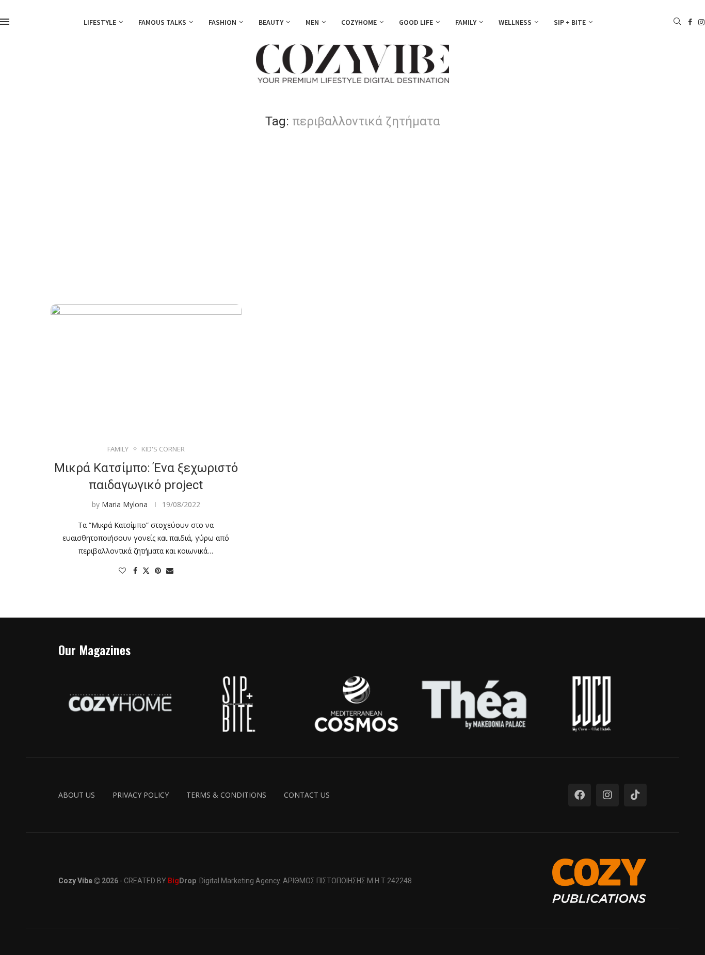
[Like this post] (122, 570)
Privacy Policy (141, 795)
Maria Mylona (125, 504)
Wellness (515, 22)
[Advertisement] (352, 216)
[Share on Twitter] (146, 570)
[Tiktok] (635, 795)
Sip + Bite (570, 22)
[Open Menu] (4, 21)
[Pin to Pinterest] (158, 570)
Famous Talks (162, 22)
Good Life (416, 22)
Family (465, 22)
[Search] (677, 22)
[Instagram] (701, 22)
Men (312, 22)
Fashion (222, 22)
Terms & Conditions (226, 795)
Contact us (307, 795)
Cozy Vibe (75, 881)
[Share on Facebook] (135, 570)
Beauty (271, 22)
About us (76, 795)
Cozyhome (359, 22)
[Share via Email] (169, 570)
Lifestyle (100, 22)
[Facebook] (690, 22)
